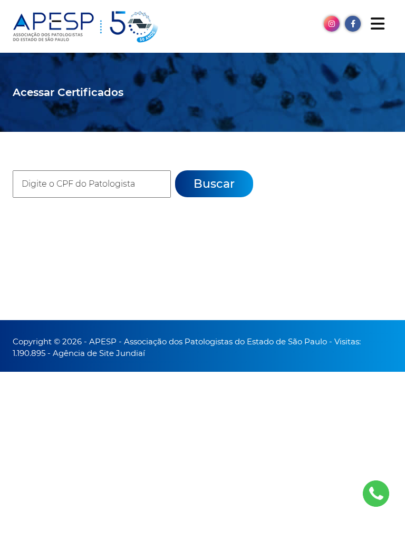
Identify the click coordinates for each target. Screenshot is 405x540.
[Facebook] (352, 23)
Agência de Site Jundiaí (99, 353)
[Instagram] (331, 23)
